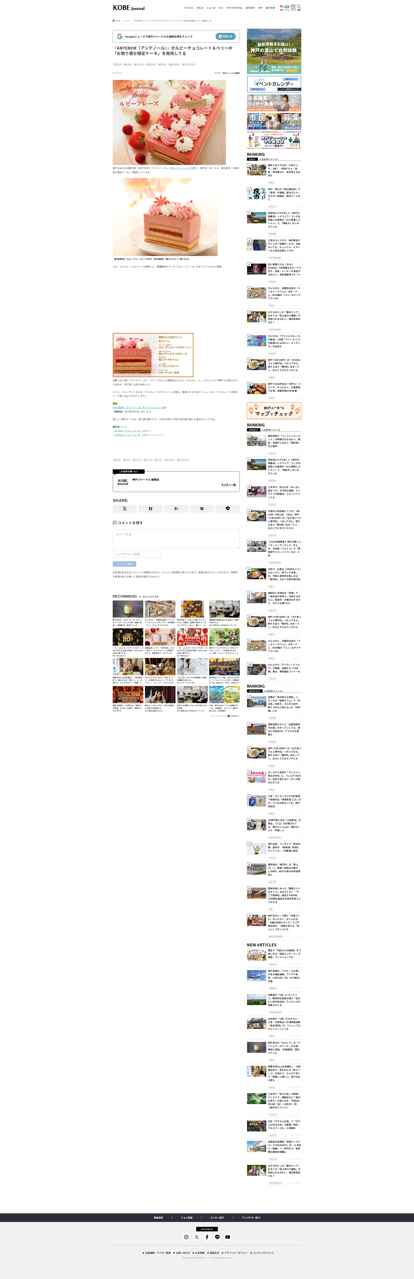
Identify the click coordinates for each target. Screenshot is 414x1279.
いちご (128, 64)
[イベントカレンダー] (274, 92)
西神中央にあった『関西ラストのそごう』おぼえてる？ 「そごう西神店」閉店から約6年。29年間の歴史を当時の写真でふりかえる (284, 895)
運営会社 (214, 1252)
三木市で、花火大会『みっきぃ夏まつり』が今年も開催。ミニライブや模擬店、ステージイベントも (284, 492)
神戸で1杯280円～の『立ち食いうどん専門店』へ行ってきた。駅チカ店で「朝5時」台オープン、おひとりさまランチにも (284, 365)
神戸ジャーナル (206, 1257)
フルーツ (152, 64)
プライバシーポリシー (236, 1252)
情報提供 (158, 1217)
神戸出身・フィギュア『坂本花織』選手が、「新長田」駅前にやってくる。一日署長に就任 (284, 847)
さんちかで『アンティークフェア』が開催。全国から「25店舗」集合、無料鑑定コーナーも (284, 668)
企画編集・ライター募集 (158, 1252)
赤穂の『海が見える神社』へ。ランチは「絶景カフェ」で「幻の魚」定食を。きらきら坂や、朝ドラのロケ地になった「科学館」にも (284, 703)
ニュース (211, 7)
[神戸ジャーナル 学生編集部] (274, 148)
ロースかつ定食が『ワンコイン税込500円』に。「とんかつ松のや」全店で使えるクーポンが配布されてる (284, 777)
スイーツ (140, 64)
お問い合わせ (183, 1252)
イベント (188, 7)
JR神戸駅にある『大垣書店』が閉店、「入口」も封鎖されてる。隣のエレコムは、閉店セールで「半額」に (284, 825)
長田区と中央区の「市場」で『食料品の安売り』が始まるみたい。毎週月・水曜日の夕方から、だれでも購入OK (284, 598)
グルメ (199, 7)
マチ (260, 7)
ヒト (221, 7)
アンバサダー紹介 (251, 1217)
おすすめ (270, 7)
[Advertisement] (176, 302)
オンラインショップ (182, 168)
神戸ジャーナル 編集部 (231, 73)
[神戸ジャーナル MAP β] (274, 419)
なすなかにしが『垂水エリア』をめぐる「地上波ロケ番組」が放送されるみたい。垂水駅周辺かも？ (284, 317)
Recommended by (219, 716)
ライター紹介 (217, 1217)
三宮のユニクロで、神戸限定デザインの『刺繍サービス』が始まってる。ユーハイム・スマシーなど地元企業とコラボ (284, 245)
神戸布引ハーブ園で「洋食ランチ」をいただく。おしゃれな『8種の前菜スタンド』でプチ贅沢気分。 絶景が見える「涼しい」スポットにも (284, 922)
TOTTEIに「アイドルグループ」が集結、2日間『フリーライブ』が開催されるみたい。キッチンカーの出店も (284, 341)
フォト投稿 (186, 1217)
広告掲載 (199, 1252)
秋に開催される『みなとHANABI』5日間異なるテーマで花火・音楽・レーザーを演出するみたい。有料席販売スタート (284, 269)
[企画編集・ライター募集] (274, 111)
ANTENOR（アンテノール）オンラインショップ (138, 407)
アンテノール (190, 64)
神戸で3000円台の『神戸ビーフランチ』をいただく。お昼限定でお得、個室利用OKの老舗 (284, 387)
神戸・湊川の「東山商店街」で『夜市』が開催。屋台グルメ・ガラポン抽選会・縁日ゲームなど (284, 194)
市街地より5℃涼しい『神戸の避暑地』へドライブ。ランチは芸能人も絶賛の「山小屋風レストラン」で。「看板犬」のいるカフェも (284, 219)
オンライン (175, 64)
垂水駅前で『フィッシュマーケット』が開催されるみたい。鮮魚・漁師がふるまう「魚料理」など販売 (284, 441)
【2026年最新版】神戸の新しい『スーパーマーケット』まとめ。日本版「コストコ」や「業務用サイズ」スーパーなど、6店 (284, 548)
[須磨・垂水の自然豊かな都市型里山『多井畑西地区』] (274, 74)
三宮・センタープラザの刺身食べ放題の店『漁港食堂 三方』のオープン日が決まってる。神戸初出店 (284, 801)
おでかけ (250, 7)
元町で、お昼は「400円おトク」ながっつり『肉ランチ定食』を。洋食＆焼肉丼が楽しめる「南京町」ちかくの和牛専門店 (284, 574)
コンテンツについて (263, 1252)
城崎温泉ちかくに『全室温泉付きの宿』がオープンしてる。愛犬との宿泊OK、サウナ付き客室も (284, 729)
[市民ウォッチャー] (274, 130)
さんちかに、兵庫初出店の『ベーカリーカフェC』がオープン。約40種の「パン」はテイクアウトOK (284, 293)
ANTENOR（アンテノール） (126, 431)
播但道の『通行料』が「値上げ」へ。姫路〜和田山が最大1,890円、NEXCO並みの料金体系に (284, 869)
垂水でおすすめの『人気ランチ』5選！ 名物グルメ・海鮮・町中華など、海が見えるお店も (284, 170)
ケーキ (163, 64)
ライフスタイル (234, 7)
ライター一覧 (228, 484)
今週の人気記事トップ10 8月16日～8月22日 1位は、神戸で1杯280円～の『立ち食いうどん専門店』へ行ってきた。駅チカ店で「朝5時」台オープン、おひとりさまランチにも (284, 519)
